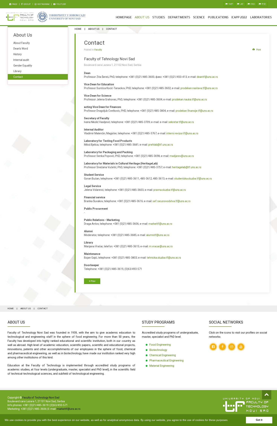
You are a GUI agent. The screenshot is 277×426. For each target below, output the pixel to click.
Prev (92, 281)
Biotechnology (158, 350)
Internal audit (21, 59)
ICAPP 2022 (239, 17)
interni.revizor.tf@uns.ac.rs (182, 133)
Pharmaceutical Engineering (166, 360)
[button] (229, 420)
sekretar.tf (181, 122)
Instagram (43, 4)
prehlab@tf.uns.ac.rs (160, 144)
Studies (158, 17)
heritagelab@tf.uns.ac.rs (186, 167)
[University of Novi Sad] (61, 17)
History (17, 54)
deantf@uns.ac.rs (207, 76)
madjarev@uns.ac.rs (182, 155)
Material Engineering (161, 365)
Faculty (98, 49)
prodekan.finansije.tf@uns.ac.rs (194, 110)
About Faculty (21, 42)
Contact (18, 76)
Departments (179, 17)
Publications (218, 17)
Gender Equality (22, 65)
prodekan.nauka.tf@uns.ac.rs (189, 99)
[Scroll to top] (266, 394)
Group (27, 4)
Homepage (124, 17)
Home (78, 28)
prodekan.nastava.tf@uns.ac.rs (199, 88)
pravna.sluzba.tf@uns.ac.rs (169, 189)
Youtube (61, 4)
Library (17, 71)
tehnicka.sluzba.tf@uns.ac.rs (164, 257)
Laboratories (261, 17)
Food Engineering (160, 344)
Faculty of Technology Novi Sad (40, 397)
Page (14, 4)
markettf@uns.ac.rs (160, 223)
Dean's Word (20, 48)
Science (199, 17)
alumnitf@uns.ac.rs (157, 235)
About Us (142, 17)
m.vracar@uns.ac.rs (161, 246)
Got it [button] (259, 420)
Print (258, 49)
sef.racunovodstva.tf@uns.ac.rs (172, 201)
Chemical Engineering (162, 355)
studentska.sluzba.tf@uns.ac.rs (193, 178)
